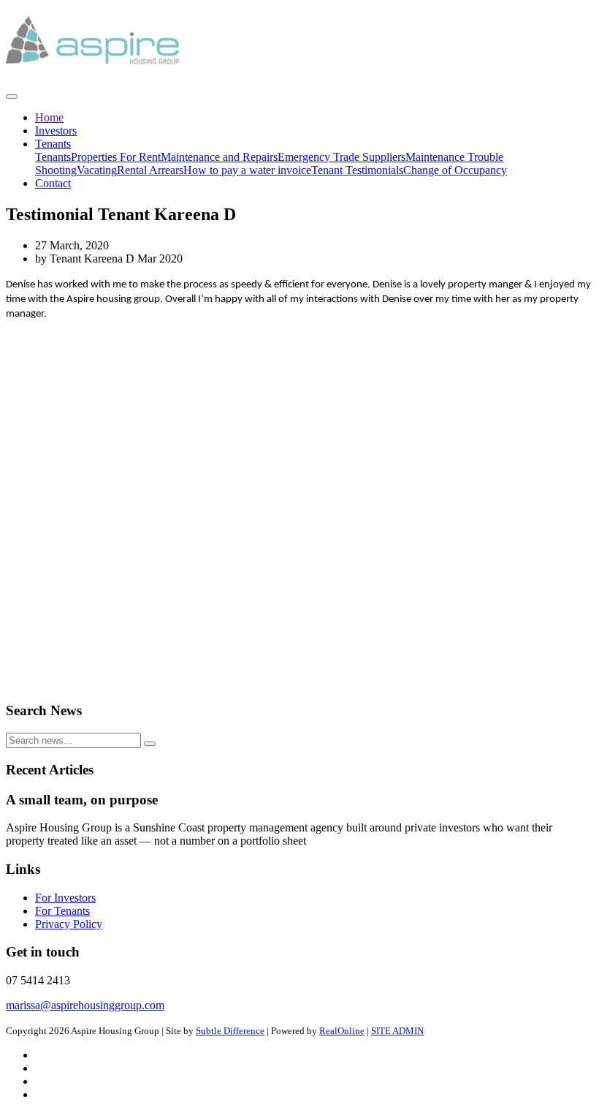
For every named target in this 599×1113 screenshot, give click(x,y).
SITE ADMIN (397, 1030)
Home (49, 117)
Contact (53, 183)
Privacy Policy (68, 924)
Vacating (97, 170)
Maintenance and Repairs (219, 157)
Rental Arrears (150, 170)
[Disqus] (299, 504)
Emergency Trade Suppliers (341, 157)
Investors (56, 130)
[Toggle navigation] (12, 96)
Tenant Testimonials (357, 170)
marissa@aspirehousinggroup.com (85, 1005)
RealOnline (342, 1030)
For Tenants (62, 911)
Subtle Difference (230, 1030)
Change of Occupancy (455, 170)
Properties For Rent (116, 157)
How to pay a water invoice (247, 170)
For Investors (65, 897)
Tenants (53, 143)
